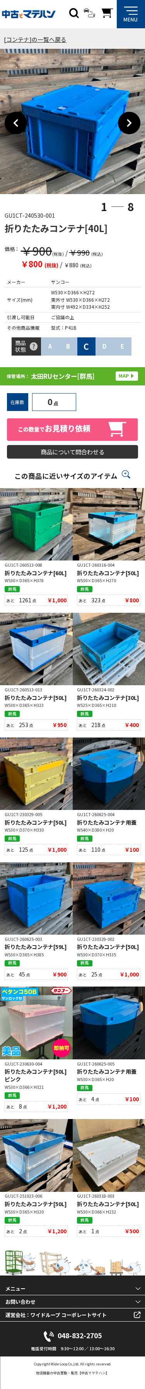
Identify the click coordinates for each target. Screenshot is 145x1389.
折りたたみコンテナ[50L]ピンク (36, 1075)
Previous (16, 123)
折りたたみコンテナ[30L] (108, 697)
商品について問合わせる (72, 451)
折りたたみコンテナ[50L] (108, 573)
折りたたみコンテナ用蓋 (106, 822)
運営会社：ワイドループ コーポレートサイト (56, 1315)
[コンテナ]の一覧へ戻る (35, 39)
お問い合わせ (20, 1301)
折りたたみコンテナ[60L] (36, 573)
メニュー (15, 1288)
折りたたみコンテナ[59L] (36, 947)
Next (129, 123)
